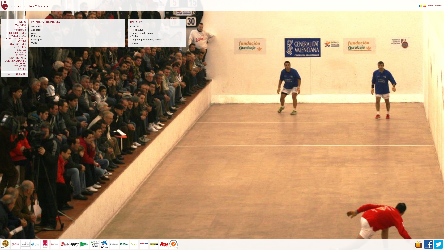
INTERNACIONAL (16, 38)
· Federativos (137, 29)
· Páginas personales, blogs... (146, 39)
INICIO (22, 22)
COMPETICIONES (16, 33)
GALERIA (20, 52)
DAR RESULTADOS (16, 74)
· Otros (134, 42)
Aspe (34, 33)
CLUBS (22, 41)
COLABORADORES (15, 61)
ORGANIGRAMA (17, 58)
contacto (431, 6)
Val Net (35, 42)
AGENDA (21, 27)
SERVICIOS (20, 47)
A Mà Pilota (37, 26)
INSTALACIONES (16, 44)
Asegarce (36, 29)
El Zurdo (36, 36)
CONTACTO (19, 63)
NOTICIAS (20, 24)
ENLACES (20, 69)
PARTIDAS (20, 30)
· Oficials (135, 26)
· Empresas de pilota (141, 33)
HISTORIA (20, 55)
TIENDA (21, 49)
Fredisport (36, 39)
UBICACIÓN (19, 66)
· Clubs (134, 36)
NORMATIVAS (18, 36)
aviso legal (439, 6)
